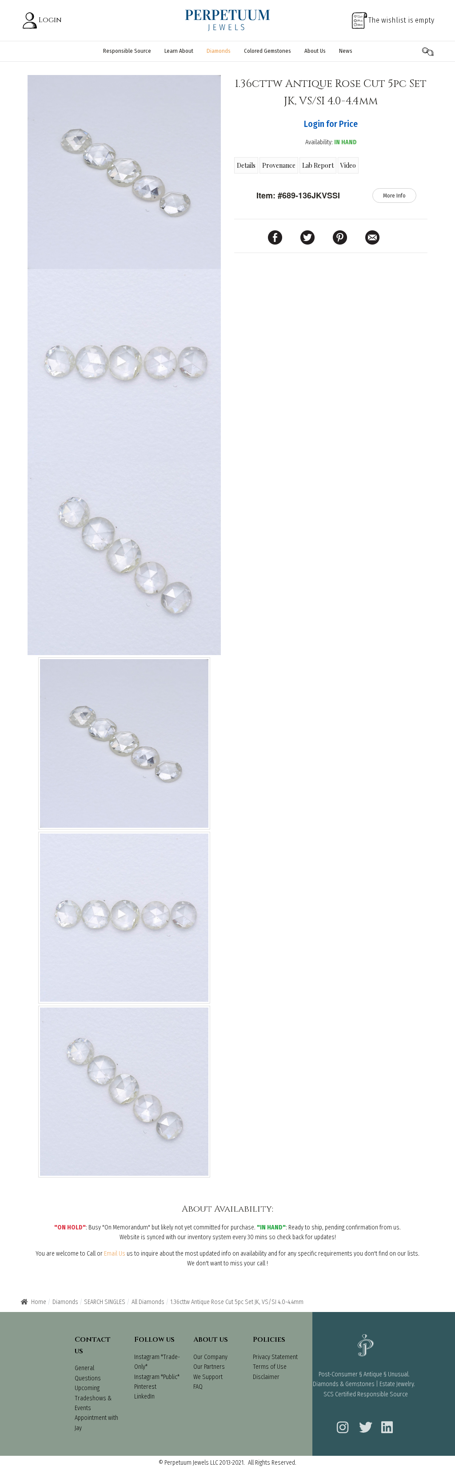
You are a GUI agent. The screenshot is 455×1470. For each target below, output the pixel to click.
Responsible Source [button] (127, 50)
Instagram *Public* (157, 1377)
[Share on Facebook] (275, 237)
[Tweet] (307, 237)
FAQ (198, 1387)
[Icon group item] (341, 1421)
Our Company (210, 1357)
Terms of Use (270, 1367)
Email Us (114, 1253)
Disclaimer (266, 1377)
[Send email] (372, 237)
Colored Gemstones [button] (267, 50)
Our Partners (209, 1367)
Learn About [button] (178, 50)
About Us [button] (315, 50)
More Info (394, 195)
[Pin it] (340, 237)
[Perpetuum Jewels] (227, 20)
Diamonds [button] (219, 50)
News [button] (345, 50)
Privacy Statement (275, 1357)
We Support (208, 1377)
